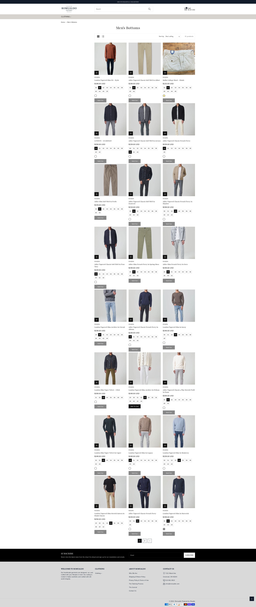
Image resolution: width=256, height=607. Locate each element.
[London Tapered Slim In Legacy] (145, 431)
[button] (189, 9)
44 (103, 91)
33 (107, 87)
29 (107, 91)
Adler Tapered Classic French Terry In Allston (143, 328)
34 (111, 87)
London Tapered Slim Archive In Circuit (109, 327)
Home (63, 22)
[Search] (149, 9)
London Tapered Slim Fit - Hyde (106, 80)
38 (122, 87)
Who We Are (133, 573)
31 (100, 87)
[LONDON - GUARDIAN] (110, 119)
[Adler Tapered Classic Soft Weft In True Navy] (110, 243)
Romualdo (178, 601)
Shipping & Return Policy (137, 577)
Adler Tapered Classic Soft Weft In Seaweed (142, 202)
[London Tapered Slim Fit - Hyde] (110, 59)
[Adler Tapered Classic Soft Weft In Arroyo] (145, 119)
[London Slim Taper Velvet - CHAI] (110, 368)
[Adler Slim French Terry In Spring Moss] (145, 243)
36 (118, 87)
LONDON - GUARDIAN (103, 141)
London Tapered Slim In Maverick (176, 513)
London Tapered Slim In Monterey (176, 453)
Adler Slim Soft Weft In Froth (105, 201)
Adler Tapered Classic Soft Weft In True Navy (109, 265)
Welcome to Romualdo (72, 569)
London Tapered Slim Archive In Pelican (144, 390)
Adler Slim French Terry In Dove (175, 264)
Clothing (99, 569)
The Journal (133, 587)
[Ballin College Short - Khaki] (179, 59)
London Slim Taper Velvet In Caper (107, 453)
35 (114, 87)
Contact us (168, 569)
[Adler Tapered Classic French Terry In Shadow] (179, 180)
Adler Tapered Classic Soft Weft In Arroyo (145, 141)
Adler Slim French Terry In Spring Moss (144, 264)
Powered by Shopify (188, 601)
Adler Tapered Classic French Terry (176, 141)
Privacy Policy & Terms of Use (139, 580)
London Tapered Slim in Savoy (174, 327)
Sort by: (161, 36)
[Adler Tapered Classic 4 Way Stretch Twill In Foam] (179, 368)
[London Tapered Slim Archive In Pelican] (145, 368)
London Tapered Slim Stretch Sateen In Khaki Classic (109, 514)
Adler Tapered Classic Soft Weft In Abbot (144, 80)
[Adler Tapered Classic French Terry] (179, 119)
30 (96, 87)
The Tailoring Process (136, 584)
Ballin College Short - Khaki (173, 80)
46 (175, 91)
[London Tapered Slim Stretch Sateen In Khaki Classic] (110, 492)
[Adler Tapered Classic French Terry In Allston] (145, 306)
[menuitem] (66, 17)
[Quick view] (96, 73)
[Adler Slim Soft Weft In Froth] (110, 180)
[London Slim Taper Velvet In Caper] (110, 431)
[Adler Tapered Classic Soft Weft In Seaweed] (145, 180)
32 (103, 87)
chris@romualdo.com (172, 584)
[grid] (98, 36)
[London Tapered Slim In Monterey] (179, 431)
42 (100, 91)
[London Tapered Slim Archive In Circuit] (110, 306)
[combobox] (124, 9)
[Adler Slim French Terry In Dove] (179, 243)
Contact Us (132, 591)
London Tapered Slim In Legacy (141, 453)
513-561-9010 (170, 580)
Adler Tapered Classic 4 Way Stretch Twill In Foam (179, 391)
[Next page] (150, 541)
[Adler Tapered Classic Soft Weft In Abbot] (145, 59)
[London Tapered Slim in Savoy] (179, 306)
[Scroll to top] (252, 599)
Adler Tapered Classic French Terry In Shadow (177, 202)
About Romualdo (137, 569)
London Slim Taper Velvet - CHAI (107, 390)
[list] (103, 36)
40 (96, 91)
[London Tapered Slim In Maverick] (179, 492)
